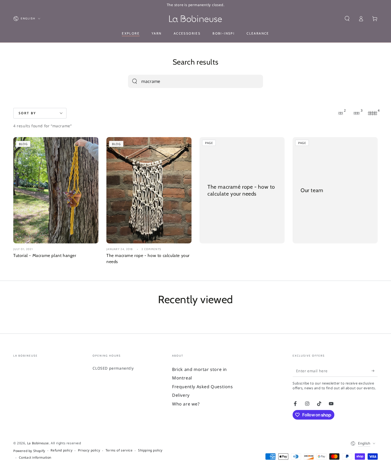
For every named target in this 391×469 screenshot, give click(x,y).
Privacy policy (89, 450)
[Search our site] (134, 81)
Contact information (35, 457)
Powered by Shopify (29, 451)
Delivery (181, 395)
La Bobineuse (38, 443)
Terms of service (119, 450)
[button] (347, 18)
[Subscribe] (375, 371)
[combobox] (189, 81)
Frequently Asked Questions (202, 387)
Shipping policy (150, 450)
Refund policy (61, 450)
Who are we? (186, 404)
